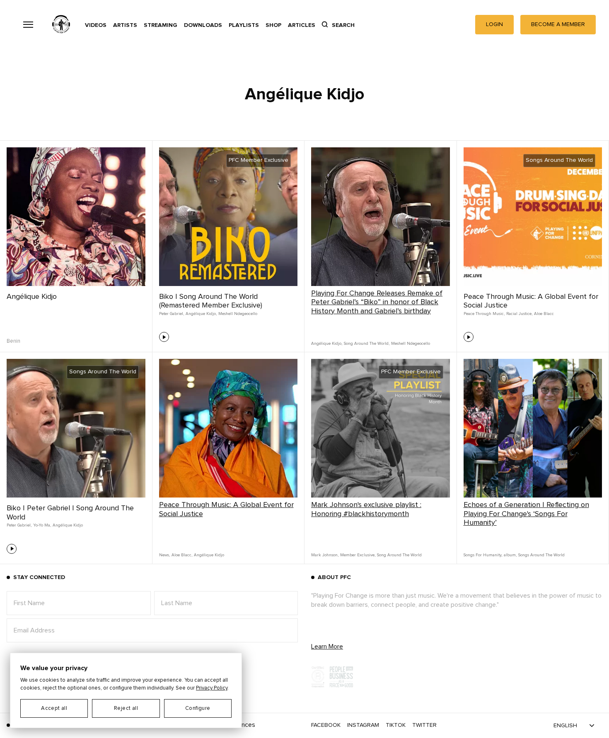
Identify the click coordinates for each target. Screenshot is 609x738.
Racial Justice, (519, 314)
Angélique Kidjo (32, 296)
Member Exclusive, (357, 555)
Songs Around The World (541, 555)
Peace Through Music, (484, 314)
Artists (125, 25)
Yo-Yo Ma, (42, 525)
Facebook (326, 725)
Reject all (126, 708)
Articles (301, 25)
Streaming (160, 25)
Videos (95, 25)
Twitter (424, 725)
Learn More (327, 646)
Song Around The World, (366, 343)
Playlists (244, 25)
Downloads (203, 25)
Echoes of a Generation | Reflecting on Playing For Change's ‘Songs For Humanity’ (526, 513)
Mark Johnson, (324, 555)
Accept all (54, 708)
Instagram (363, 725)
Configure (197, 708)
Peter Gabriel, (171, 314)
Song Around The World (399, 555)
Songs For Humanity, (483, 555)
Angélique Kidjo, (201, 314)
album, (510, 555)
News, (164, 555)
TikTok (396, 725)
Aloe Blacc (544, 314)
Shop (273, 25)
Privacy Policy (211, 688)
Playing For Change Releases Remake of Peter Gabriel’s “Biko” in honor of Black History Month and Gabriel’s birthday (376, 302)
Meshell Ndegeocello (237, 314)
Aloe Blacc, (182, 555)
